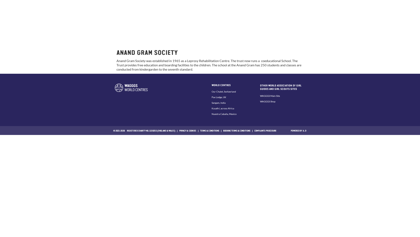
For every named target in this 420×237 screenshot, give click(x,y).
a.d (305, 130)
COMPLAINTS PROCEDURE (265, 130)
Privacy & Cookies (187, 130)
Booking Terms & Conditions (237, 130)
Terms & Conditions (209, 130)
